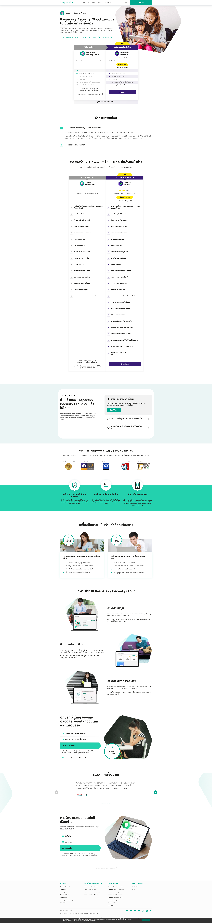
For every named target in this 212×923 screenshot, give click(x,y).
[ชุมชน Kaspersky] (147, 911)
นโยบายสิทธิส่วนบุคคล (64, 913)
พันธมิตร (100, 2)
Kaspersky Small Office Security (115, 887)
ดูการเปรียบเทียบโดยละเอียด (105, 102)
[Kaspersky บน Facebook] (127, 911)
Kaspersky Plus (63, 889)
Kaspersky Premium (64, 892)
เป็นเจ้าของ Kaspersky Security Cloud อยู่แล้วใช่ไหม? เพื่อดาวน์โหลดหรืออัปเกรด (86, 37)
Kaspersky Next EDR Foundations (116, 889)
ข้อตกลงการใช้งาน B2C (84, 913)
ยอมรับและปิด (146, 920)
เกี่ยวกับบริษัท (135, 887)
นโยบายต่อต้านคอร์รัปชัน (74, 913)
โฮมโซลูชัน (63, 883)
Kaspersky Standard (65, 887)
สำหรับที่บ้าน (86, 2)
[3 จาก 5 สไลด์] (106, 803)
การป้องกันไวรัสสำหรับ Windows (91, 895)
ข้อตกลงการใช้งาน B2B (94, 913)
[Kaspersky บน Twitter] (131, 911)
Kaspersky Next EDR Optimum (115, 892)
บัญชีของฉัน (141, 2)
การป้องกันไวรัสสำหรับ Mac (90, 889)
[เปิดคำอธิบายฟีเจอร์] (71, 207)
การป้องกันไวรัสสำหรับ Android (91, 887)
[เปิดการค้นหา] (129, 3)
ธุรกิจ (93, 2)
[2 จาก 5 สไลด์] (104, 803)
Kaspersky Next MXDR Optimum (115, 897)
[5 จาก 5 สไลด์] (110, 803)
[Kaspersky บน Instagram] (143, 911)
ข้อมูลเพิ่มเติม (92, 920)
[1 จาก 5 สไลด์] (102, 803)
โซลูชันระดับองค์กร (112, 903)
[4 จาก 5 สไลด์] (108, 803)
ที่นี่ (142, 138)
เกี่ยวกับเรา (108, 2)
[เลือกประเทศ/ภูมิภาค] (126, 3)
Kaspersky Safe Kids (64, 895)
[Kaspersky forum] (151, 911)
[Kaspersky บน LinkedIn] (135, 911)
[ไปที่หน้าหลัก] (66, 2)
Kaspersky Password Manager (67, 900)
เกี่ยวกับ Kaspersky (137, 883)
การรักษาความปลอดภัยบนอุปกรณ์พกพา (93, 892)
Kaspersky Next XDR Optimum (115, 895)
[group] (106, 789)
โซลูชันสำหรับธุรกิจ (113, 883)
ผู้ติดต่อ (133, 889)
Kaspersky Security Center (114, 900)
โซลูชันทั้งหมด (63, 903)
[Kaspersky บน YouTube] (139, 911)
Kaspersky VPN (63, 897)
